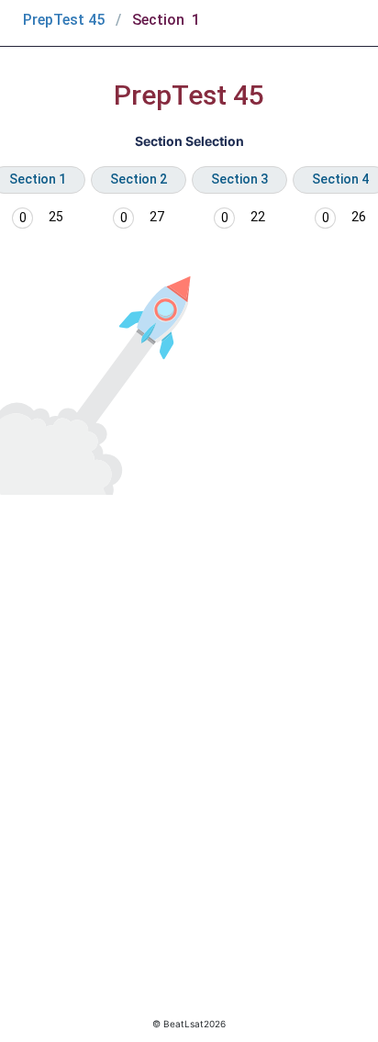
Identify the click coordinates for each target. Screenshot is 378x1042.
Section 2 (138, 179)
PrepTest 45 (64, 19)
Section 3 (239, 179)
